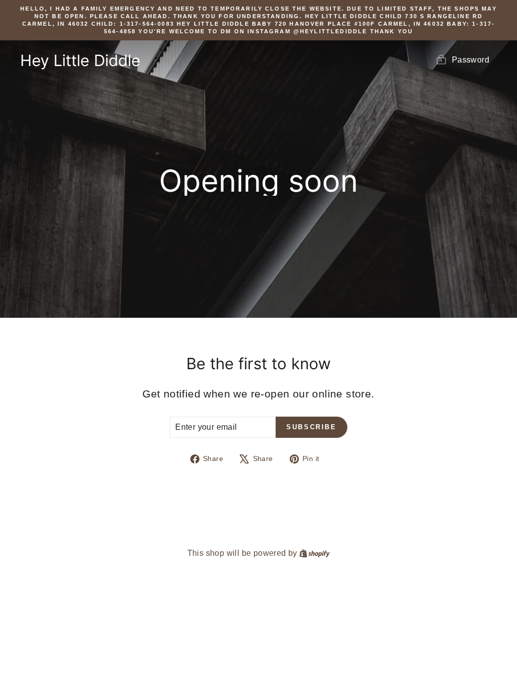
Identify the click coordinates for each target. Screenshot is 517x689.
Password (470, 59)
